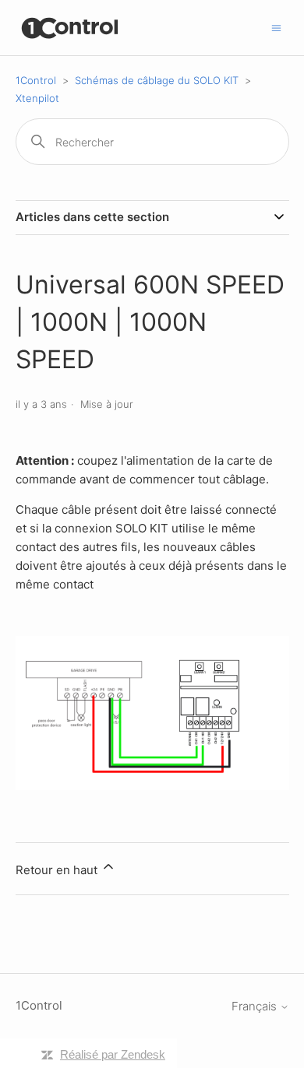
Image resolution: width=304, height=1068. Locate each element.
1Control (36, 80)
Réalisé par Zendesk (112, 1054)
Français (256, 1006)
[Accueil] (70, 27)
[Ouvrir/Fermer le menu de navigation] (276, 26)
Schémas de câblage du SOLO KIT (157, 80)
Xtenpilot (37, 98)
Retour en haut (58, 869)
